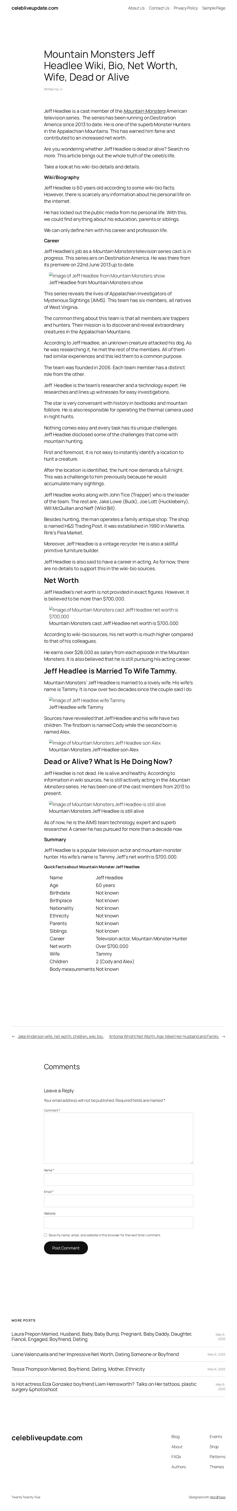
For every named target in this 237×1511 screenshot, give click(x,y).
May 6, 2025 (220, 1336)
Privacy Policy (186, 8)
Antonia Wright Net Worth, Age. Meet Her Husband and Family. (164, 1036)
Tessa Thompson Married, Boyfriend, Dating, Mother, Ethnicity (78, 1369)
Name (49, 1170)
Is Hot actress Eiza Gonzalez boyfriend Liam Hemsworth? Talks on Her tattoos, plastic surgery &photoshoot (104, 1386)
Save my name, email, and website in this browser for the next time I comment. (105, 1235)
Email (49, 1191)
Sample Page (213, 8)
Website (50, 1213)
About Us (136, 8)
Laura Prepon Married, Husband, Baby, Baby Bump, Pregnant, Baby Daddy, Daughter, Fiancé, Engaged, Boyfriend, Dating (102, 1336)
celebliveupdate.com (35, 8)
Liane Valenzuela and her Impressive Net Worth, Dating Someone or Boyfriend (95, 1354)
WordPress (217, 1497)
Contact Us (159, 8)
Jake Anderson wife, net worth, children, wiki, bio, (60, 1036)
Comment (52, 1110)
